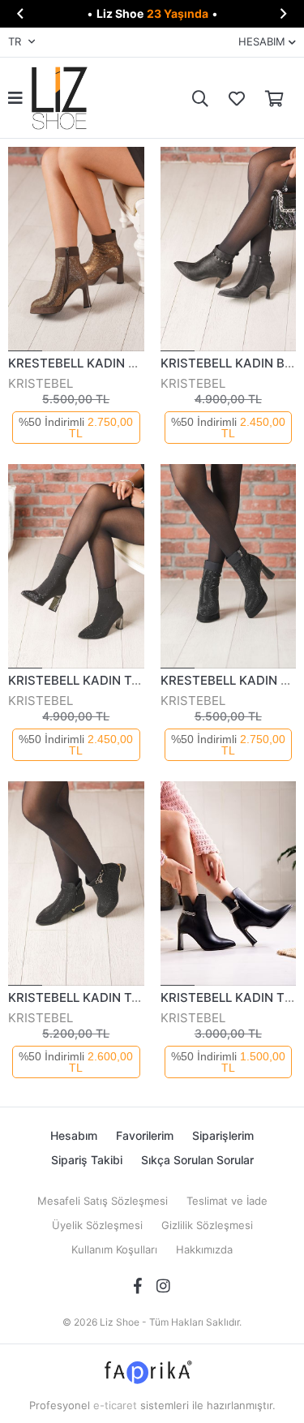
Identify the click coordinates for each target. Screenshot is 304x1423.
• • (152, 13)
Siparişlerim (223, 1135)
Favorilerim (233, 97)
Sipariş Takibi (86, 1160)
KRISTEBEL (40, 383)
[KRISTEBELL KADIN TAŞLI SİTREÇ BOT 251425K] (76, 566)
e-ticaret (115, 1405)
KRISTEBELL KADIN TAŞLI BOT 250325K (126, 997)
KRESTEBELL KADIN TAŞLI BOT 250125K (127, 363)
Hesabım (73, 1135)
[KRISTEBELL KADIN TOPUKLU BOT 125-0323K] (229, 883)
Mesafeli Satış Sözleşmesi (102, 1200)
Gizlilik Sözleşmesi (207, 1225)
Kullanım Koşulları (114, 1249)
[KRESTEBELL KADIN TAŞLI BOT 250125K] (76, 249)
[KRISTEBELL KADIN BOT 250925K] (229, 249)
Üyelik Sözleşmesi (97, 1225)
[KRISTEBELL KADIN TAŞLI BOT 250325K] (76, 883)
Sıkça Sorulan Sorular (197, 1160)
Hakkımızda (204, 1249)
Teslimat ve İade (227, 1200)
